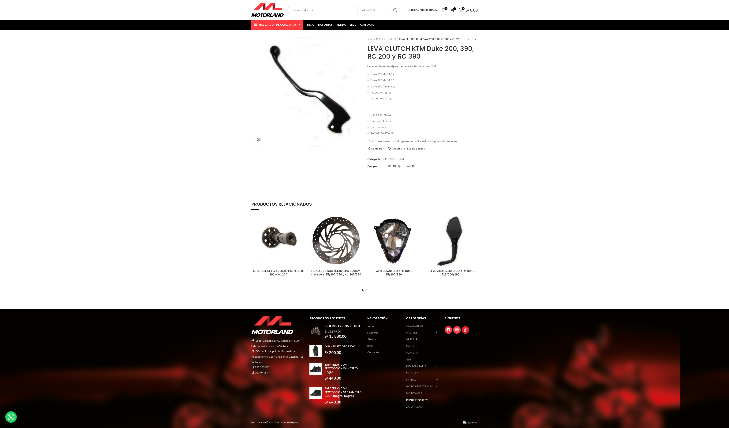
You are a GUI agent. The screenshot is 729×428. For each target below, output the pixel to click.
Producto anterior (468, 39)
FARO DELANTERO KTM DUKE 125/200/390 (393, 273)
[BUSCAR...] (395, 10)
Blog (370, 345)
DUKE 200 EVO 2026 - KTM (342, 326)
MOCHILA (412, 372)
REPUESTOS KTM (386, 39)
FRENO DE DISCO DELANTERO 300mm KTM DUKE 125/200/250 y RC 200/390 (336, 273)
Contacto (373, 352)
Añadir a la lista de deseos (408, 148)
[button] (11, 417)
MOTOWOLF (414, 393)
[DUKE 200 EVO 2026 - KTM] (315, 331)
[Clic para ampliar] (259, 140)
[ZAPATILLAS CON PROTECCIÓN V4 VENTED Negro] (315, 372)
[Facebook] (448, 330)
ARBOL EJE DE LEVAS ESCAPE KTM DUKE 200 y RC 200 (278, 273)
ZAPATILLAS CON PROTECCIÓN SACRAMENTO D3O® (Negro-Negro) (343, 392)
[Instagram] (457, 330)
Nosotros (373, 332)
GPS (408, 359)
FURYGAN (412, 352)
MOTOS (411, 379)
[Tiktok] (465, 330)
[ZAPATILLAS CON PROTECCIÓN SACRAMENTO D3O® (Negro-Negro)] (315, 396)
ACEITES (411, 332)
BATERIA (411, 339)
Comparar (377, 148)
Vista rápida (302, 228)
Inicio (370, 39)
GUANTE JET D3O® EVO (340, 346)
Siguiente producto (476, 39)
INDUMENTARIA (416, 366)
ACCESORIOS (415, 325)
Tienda (371, 339)
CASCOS (411, 346)
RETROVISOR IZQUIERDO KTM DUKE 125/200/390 (451, 273)
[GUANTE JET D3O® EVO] (315, 351)
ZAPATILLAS (414, 406)
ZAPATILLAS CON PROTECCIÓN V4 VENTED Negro (341, 368)
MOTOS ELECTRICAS (419, 386)
